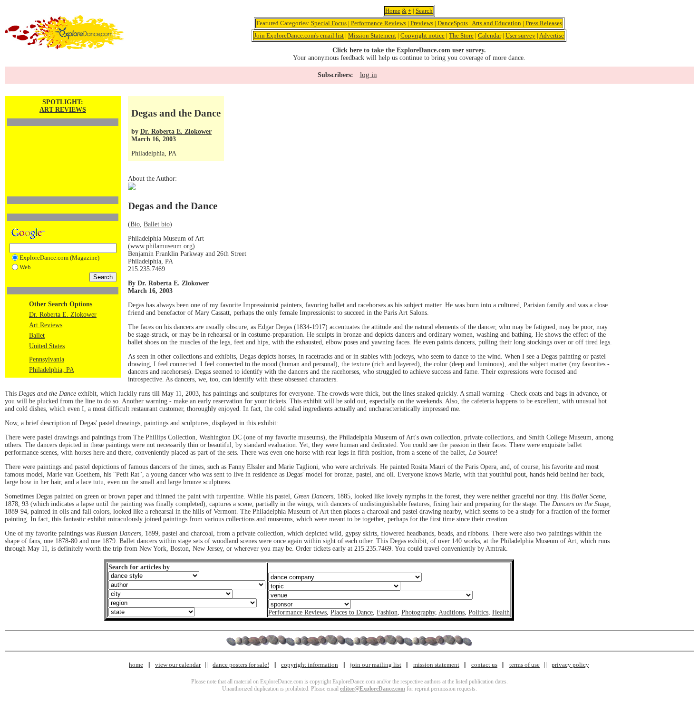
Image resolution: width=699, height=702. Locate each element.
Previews (421, 23)
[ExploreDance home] (64, 47)
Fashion (387, 612)
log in (368, 74)
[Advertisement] (62, 145)
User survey (520, 35)
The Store (461, 35)
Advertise (551, 35)
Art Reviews (45, 325)
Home (392, 10)
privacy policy (570, 664)
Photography (418, 612)
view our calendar (178, 664)
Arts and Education (496, 23)
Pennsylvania (46, 359)
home (136, 664)
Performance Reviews (378, 23)
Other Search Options (60, 304)
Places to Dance (351, 612)
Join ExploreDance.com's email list (299, 35)
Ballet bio (157, 224)
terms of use (524, 664)
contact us (484, 664)
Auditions (451, 612)
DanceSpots (452, 23)
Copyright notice (422, 35)
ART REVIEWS (62, 109)
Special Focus (329, 23)
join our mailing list (375, 664)
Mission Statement (372, 35)
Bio (135, 224)
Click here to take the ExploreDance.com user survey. (409, 50)
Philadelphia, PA (51, 369)
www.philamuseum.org (161, 246)
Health (501, 612)
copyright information (309, 664)
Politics (478, 612)
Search (424, 10)
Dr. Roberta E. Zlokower (63, 314)
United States (47, 346)
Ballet (37, 335)
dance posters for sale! (241, 664)
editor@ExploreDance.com (372, 688)
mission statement (436, 664)
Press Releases (543, 23)
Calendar (489, 35)
